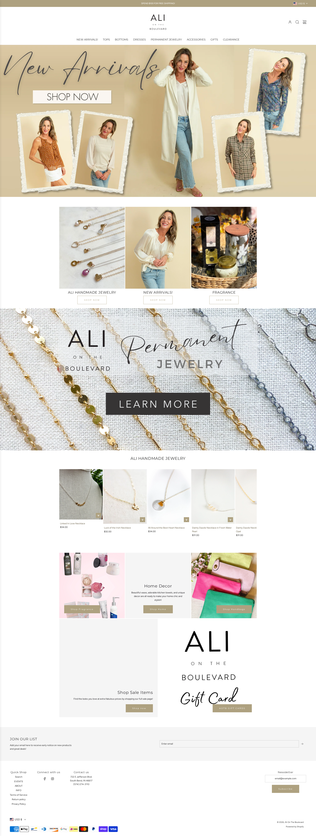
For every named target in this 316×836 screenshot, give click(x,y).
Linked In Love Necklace (72, 523)
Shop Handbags (234, 609)
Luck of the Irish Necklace (117, 527)
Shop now (139, 708)
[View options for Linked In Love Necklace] (98, 515)
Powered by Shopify (295, 826)
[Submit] (302, 743)
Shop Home (158, 609)
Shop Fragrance (82, 609)
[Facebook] (44, 778)
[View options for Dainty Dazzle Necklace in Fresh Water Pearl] (230, 519)
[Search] (297, 22)
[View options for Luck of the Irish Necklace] (142, 519)
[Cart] (304, 22)
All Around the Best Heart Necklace (166, 527)
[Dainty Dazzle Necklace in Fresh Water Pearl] (213, 496)
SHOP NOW (92, 300)
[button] (67, 503)
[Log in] (290, 22)
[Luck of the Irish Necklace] (125, 496)
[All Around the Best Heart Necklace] (169, 496)
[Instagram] (52, 778)
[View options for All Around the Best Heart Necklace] (186, 519)
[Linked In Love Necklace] (81, 494)
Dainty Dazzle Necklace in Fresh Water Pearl (212, 529)
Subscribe (285, 789)
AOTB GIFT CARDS (232, 708)
